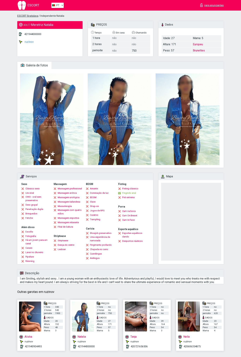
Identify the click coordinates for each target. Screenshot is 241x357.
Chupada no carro (99, 249)
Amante (94, 188)
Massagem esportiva (68, 218)
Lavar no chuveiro (34, 252)
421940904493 (33, 346)
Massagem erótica (67, 193)
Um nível (29, 193)
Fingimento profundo (101, 245)
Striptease (63, 240)
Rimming (29, 261)
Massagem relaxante (68, 222)
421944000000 (32, 34)
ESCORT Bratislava (27, 15)
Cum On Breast (129, 215)
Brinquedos (31, 213)
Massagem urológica (68, 197)
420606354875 (192, 346)
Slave (92, 201)
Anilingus (95, 258)
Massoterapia (65, 206)
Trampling (95, 219)
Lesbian (62, 249)
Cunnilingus (96, 253)
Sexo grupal (31, 204)
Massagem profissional (70, 188)
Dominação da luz (99, 193)
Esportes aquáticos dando (132, 235)
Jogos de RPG (97, 210)
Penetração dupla (34, 209)
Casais (28, 248)
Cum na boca (129, 211)
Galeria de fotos (36, 65)
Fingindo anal (129, 193)
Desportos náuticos (132, 241)
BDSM (93, 197)
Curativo (94, 215)
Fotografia (30, 236)
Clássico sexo (32, 188)
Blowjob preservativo (101, 233)
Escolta (29, 231)
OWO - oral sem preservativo (33, 198)
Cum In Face (128, 220)
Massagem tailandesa (69, 201)
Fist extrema (128, 197)
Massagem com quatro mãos (70, 212)
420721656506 (139, 346)
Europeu (198, 44)
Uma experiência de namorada (100, 239)
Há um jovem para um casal (36, 242)
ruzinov (29, 42)
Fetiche (29, 218)
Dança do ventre (66, 245)
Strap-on (94, 206)
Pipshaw (29, 256)
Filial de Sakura (65, 226)
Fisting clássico (130, 188)
